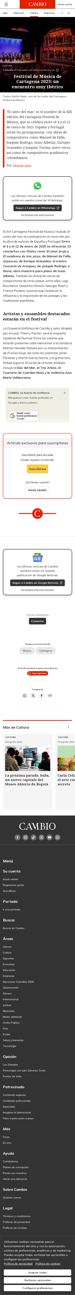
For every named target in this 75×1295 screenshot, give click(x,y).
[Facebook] (17, 837)
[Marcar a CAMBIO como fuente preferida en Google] (37, 416)
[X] (41, 837)
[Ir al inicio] (37, 4)
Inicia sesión (37, 490)
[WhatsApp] (57, 837)
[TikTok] (33, 837)
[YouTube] (49, 837)
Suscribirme (37, 469)
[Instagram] (25, 837)
